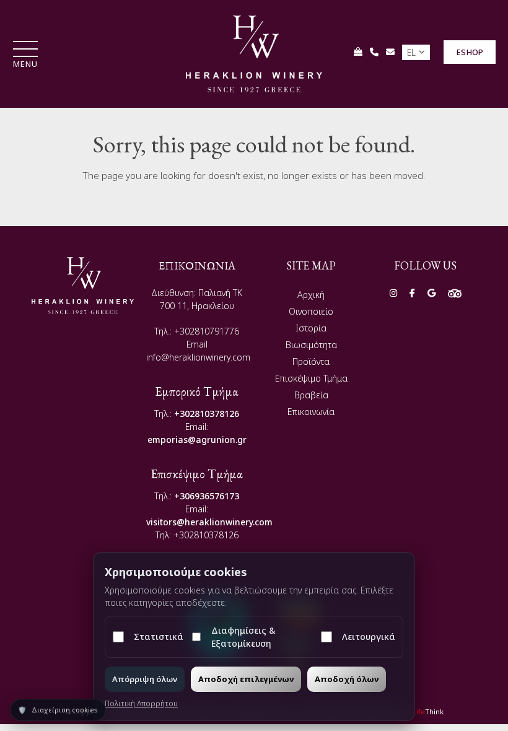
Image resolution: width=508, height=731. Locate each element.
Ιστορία (311, 328)
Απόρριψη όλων (144, 679)
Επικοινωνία (311, 412)
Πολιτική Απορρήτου (141, 703)
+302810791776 (206, 331)
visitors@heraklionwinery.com (209, 522)
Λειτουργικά (368, 636)
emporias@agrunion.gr (197, 439)
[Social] (393, 293)
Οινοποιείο (311, 311)
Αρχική (311, 294)
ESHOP (469, 52)
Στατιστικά (158, 636)
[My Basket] (358, 51)
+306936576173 (206, 496)
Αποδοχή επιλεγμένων (246, 679)
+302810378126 (206, 413)
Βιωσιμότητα (311, 345)
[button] (25, 56)
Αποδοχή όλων (347, 679)
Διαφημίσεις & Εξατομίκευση (243, 636)
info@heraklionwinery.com (198, 357)
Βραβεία (311, 395)
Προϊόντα (311, 361)
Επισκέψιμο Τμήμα (311, 378)
